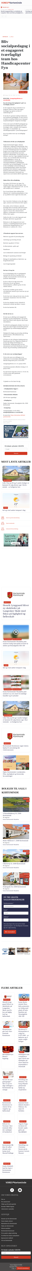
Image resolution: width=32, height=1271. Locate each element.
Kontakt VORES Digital (7, 1206)
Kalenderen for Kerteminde (9, 1223)
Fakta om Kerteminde (7, 1226)
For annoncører (5, 1202)
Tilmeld (16, 453)
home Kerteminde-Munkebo (11, 819)
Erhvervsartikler (5, 1228)
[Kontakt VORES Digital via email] (20, 1190)
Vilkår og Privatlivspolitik (8, 1204)
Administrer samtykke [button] (7, 1209)
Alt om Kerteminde (6, 1240)
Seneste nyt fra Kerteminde (9, 1219)
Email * (6, 910)
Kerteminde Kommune (7, 1231)
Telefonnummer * (9, 903)
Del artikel (22, 92)
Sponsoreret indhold (7, 1238)
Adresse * (6, 917)
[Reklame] (16, 431)
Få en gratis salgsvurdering (9, 1233)
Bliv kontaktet (10, 932)
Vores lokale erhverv (7, 1221)
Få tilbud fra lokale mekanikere (10, 1235)
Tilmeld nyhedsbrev (23, 1268)
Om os (3, 1199)
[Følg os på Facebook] (12, 1190)
